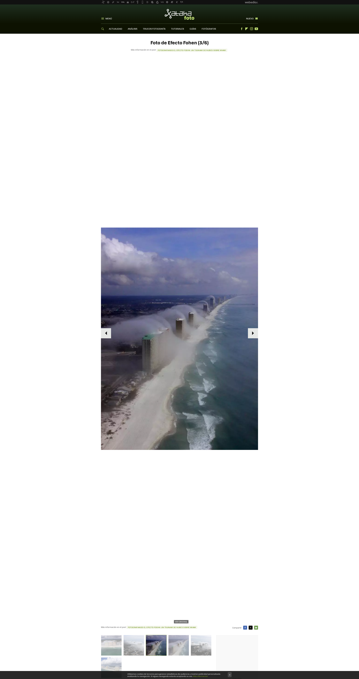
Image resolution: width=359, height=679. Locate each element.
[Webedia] (251, 2)
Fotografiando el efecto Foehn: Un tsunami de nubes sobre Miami (192, 50)
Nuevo (250, 18)
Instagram (251, 28)
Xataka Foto (179, 14)
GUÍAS (193, 28)
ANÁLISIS (132, 28)
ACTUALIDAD (115, 28)
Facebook (241, 28)
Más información (200, 676)
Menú (108, 18)
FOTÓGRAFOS (209, 28)
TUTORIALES (177, 28)
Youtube (256, 28)
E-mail (256, 628)
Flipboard (246, 28)
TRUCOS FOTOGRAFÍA (154, 28)
